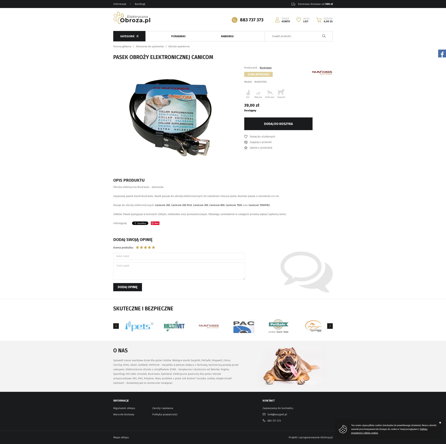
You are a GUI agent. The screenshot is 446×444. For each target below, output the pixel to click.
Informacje (119, 4)
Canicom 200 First (181, 205)
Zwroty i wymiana (162, 408)
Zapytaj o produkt (261, 142)
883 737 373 (251, 20)
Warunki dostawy (123, 414)
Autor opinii (122, 256)
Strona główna (122, 46)
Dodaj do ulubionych (262, 136)
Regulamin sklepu (124, 408)
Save (156, 223)
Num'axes (266, 67)
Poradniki (178, 36)
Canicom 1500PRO (259, 205)
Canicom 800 (217, 205)
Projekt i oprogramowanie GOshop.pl (311, 437)
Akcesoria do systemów (150, 46)
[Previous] (116, 326)
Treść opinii (122, 265)
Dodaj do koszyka (278, 124)
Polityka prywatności (164, 414)
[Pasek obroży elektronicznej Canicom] (166, 117)
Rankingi (140, 4)
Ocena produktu (123, 247)
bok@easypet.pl (277, 414)
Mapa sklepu (121, 437)
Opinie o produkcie (261, 147)
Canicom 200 (162, 205)
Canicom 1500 (234, 205)
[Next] (330, 326)
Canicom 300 (200, 205)
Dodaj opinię (127, 287)
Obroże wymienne (179, 46)
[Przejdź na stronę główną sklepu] (131, 17)
